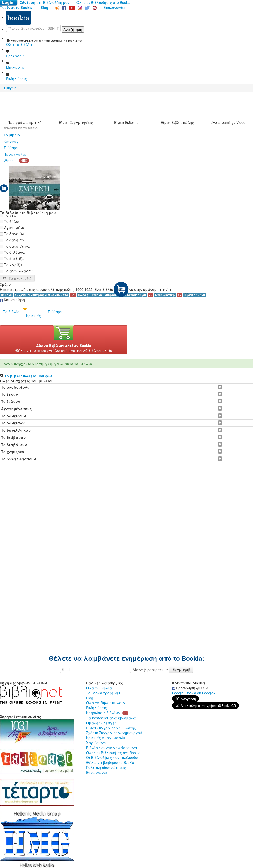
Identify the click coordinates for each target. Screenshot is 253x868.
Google (178, 692)
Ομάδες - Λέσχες (101, 722)
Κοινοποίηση (14, 299)
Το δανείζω (13, 233)
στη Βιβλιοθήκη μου (44, 2)
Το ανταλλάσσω (18, 270)
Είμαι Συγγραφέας (76, 122)
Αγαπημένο (13, 227)
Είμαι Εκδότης (126, 122)
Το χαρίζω (12, 264)
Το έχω (10, 215)
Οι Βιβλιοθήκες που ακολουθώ (112, 757)
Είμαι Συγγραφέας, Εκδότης (111, 727)
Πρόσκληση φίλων (191, 687)
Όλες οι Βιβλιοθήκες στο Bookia (103, 2)
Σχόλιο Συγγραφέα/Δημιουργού (114, 732)
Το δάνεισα (13, 239)
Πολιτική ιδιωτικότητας (106, 767)
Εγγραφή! (181, 669)
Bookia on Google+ (200, 692)
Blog (89, 697)
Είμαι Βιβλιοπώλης (177, 122)
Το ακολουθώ (20, 278)
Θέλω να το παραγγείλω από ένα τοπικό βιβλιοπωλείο (63, 348)
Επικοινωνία (114, 7)
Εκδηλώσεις (96, 707)
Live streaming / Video (228, 122)
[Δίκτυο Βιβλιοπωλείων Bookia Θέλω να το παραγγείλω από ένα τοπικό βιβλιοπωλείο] (63, 339)
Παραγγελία (15, 154)
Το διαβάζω (13, 258)
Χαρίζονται (96, 742)
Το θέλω (11, 221)
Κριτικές (11, 141)
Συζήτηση (11, 147)
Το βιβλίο (12, 134)
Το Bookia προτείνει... (104, 692)
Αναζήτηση (72, 29)
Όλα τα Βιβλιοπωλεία (105, 702)
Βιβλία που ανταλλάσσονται (111, 747)
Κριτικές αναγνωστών (105, 737)
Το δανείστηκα (16, 246)
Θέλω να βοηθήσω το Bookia (110, 762)
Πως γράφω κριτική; (25, 122)
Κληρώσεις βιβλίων (103, 712)
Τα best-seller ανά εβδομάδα (111, 717)
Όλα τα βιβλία (99, 687)
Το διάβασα (14, 252)
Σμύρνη (10, 87)
